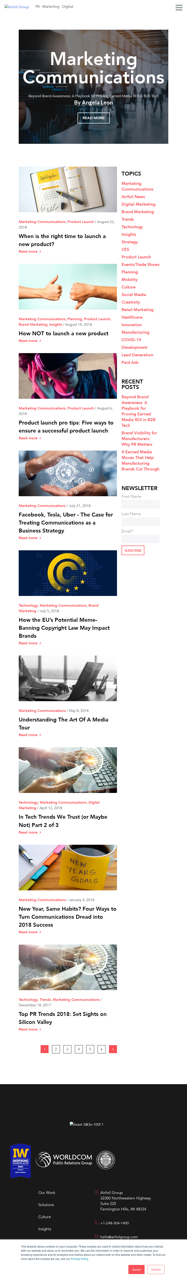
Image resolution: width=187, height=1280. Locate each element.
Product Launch (81, 221)
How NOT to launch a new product (63, 333)
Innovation (132, 325)
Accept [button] (136, 1269)
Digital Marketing (139, 204)
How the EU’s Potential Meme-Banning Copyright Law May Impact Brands (64, 628)
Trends (45, 999)
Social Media (134, 295)
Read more (94, 118)
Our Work (46, 1192)
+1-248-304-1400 (114, 1223)
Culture (128, 287)
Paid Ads (130, 362)
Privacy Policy (79, 1259)
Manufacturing (135, 332)
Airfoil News (133, 197)
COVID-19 (131, 340)
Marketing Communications (93, 68)
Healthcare (132, 317)
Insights (55, 324)
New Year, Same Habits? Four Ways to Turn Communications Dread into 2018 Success (68, 917)
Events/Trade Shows (140, 265)
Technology (28, 605)
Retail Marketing (137, 310)
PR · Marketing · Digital (54, 6)
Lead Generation (137, 355)
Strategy (130, 242)
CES (125, 249)
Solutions (46, 1204)
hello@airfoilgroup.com (119, 1237)
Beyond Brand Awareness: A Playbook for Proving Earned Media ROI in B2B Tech (94, 96)
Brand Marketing (33, 324)
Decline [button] (156, 1269)
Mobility (130, 280)
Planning (75, 319)
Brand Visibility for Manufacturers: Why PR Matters (139, 438)
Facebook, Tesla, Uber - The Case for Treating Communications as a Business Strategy (66, 523)
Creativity (131, 302)
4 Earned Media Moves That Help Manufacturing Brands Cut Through (140, 460)
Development (134, 347)
